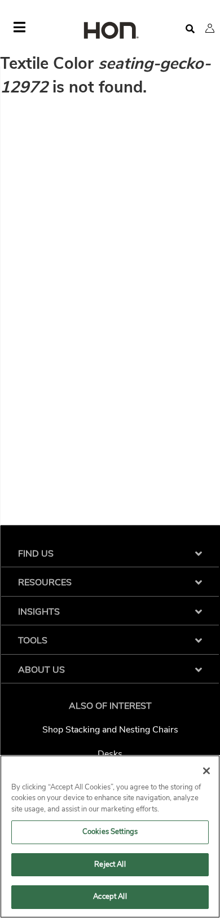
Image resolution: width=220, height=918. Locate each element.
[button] (209, 28)
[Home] (110, 31)
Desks (110, 754)
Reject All (109, 864)
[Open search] (190, 29)
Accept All (109, 896)
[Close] (206, 770)
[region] (110, 836)
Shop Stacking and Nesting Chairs (110, 729)
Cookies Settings (110, 832)
